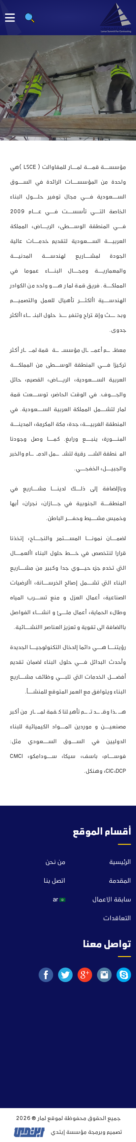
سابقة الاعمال (111, 900)
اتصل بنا (54, 881)
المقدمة (120, 881)
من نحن (55, 862)
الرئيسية (120, 862)
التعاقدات (117, 918)
